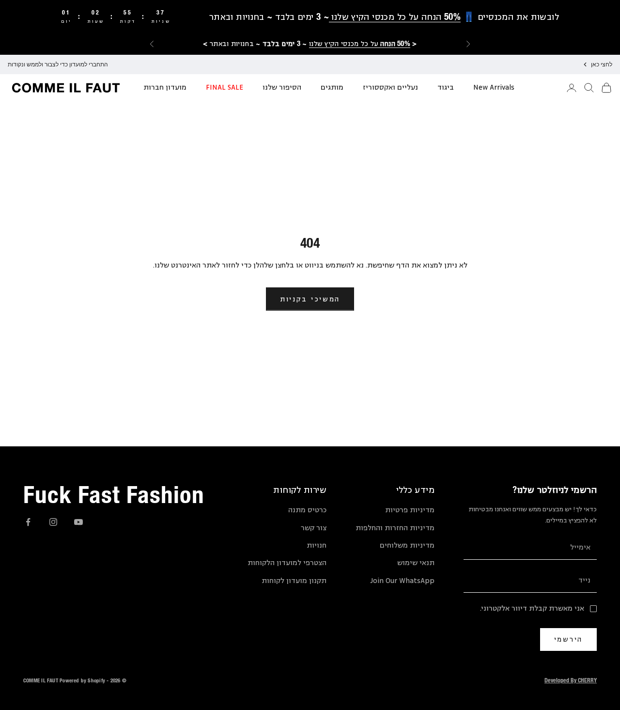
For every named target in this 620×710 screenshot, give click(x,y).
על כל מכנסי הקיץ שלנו (359, 43)
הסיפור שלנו (282, 87)
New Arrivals (493, 87)
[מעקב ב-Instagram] (53, 522)
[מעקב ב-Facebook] (28, 522)
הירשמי (568, 639)
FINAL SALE (224, 87)
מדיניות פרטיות (409, 510)
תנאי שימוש (415, 563)
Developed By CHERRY (570, 680)
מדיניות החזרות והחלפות (395, 528)
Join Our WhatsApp (402, 581)
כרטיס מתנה (307, 510)
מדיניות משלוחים (407, 545)
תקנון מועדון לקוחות (294, 581)
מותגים (332, 87)
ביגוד (445, 87)
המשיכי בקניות (310, 298)
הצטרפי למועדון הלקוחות (287, 563)
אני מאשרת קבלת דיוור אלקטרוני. (532, 608)
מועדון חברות (164, 87)
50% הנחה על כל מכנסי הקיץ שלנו (395, 16)
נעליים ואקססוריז (390, 87)
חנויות (316, 545)
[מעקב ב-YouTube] (78, 522)
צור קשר (313, 528)
